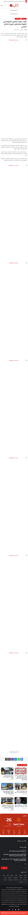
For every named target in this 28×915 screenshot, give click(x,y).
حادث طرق (10, 877)
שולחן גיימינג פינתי (18, 896)
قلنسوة (5, 879)
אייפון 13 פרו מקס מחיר (5, 896)
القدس (25, 877)
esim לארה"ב (11, 900)
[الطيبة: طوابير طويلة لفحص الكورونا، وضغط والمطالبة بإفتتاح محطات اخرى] (7, 786)
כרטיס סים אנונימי (8, 894)
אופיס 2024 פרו (19, 904)
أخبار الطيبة (24, 19)
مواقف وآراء (21, 882)
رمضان (5, 877)
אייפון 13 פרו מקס (12, 896)
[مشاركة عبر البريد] (9, 759)
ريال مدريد (24, 879)
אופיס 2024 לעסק (12, 906)
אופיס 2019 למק (18, 892)
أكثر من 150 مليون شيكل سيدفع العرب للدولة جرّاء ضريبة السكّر (13, 1)
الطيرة (4, 875)
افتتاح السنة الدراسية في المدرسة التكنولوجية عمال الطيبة (8, 777)
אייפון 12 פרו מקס (15, 898)
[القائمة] (1, 6)
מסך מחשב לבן (12, 902)
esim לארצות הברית (4, 900)
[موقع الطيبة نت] (14, 5)
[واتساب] (18, 759)
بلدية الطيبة (16, 877)
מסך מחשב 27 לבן (6, 902)
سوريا (20, 879)
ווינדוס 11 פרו (7, 892)
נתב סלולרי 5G (14, 894)
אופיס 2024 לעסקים (12, 904)
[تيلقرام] (15, 759)
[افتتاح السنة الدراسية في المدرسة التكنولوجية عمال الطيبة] (7, 770)
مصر (25, 882)
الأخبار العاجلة (17, 19)
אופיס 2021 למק (24, 892)
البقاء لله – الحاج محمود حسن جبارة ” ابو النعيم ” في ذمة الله (21, 805)
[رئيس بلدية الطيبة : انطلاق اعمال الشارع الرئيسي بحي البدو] (21, 786)
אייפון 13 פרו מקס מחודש (22, 898)
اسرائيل (25, 875)
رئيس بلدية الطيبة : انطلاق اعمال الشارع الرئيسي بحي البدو (21, 791)
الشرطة (12, 875)
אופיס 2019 (14, 890)
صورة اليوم (16, 879)
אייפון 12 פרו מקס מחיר (7, 898)
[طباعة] (6, 759)
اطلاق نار (20, 875)
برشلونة (20, 877)
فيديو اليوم (10, 879)
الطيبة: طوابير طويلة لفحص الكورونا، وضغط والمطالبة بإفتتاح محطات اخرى (8, 792)
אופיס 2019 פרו (19, 890)
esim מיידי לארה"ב (17, 900)
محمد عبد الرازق (23, 29)
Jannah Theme (3, 912)
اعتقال (16, 875)
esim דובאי (25, 902)
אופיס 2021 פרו (9, 890)
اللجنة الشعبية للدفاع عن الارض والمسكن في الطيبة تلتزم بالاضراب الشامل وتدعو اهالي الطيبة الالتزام (21, 777)
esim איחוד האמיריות (18, 902)
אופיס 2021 (4, 890)
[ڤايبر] (12, 759)
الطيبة (8, 875)
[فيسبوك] (21, 759)
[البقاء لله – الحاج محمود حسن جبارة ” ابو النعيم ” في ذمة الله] (21, 800)
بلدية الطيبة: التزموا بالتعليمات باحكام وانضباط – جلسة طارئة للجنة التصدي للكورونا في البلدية (7, 807)
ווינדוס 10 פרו (12, 892)
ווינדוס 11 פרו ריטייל (20, 894)
